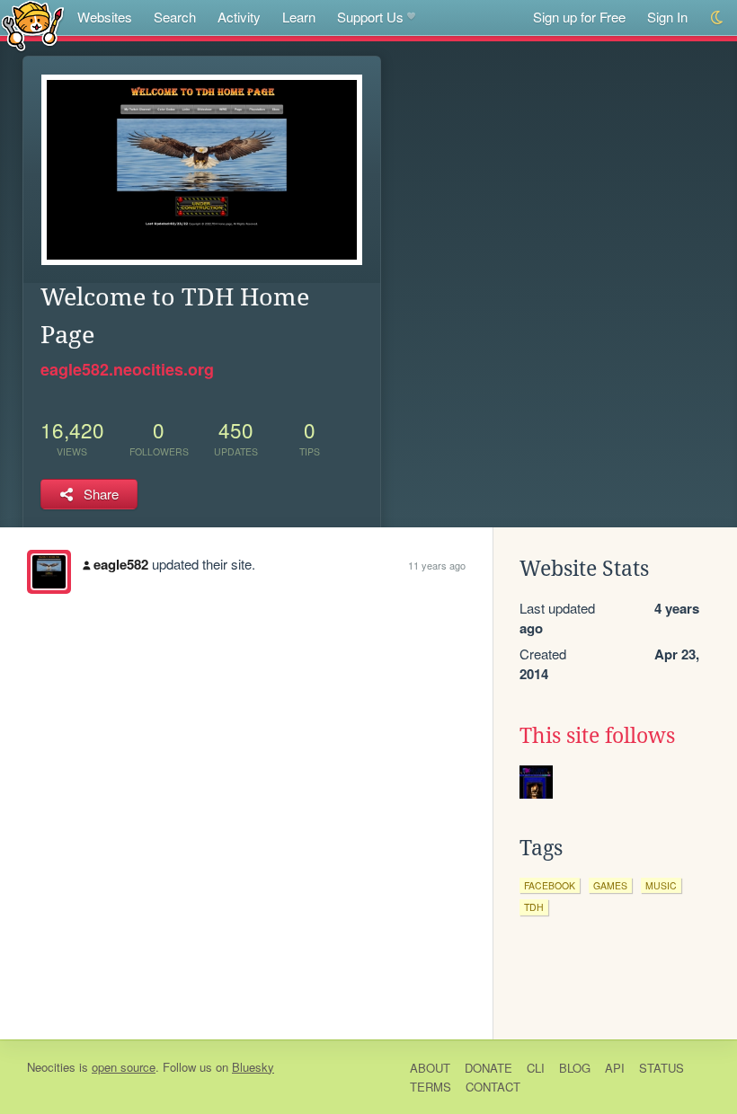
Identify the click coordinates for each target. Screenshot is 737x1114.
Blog (574, 1067)
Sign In (667, 16)
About (430, 1067)
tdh (534, 907)
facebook (549, 885)
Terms (430, 1086)
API (615, 1067)
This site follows (597, 735)
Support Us (370, 16)
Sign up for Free (579, 16)
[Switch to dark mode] (717, 17)
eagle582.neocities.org (127, 369)
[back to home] (33, 24)
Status (661, 1067)
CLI (536, 1067)
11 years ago (437, 565)
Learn (298, 16)
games (610, 885)
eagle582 (120, 564)
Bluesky (253, 1066)
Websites (104, 16)
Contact (493, 1086)
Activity (239, 16)
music (661, 885)
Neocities (51, 1066)
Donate (488, 1067)
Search (175, 16)
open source (123, 1066)
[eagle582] (49, 571)
